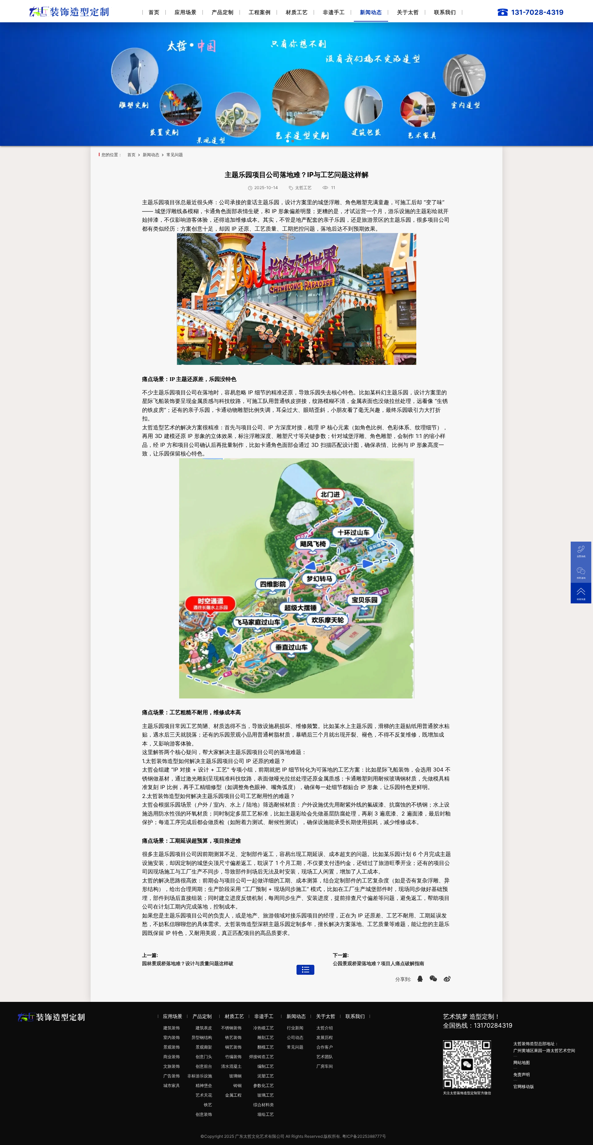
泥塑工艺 (265, 1075)
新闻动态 (371, 12)
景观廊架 (204, 1047)
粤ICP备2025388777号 (364, 1136)
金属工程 (233, 1095)
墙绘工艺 (265, 1114)
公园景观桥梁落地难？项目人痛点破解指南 (378, 963)
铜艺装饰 (233, 1047)
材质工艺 (297, 12)
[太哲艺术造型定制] (71, 11)
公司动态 (295, 1037)
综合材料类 (263, 1104)
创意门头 (204, 1056)
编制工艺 (265, 1066)
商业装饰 (171, 1056)
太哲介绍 (324, 1027)
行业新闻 (295, 1027)
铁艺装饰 (233, 1037)
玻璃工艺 (265, 1095)
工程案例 (260, 12)
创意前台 (204, 1066)
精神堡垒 (204, 1085)
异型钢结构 (201, 1037)
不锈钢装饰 (231, 1027)
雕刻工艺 (265, 1037)
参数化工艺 (263, 1085)
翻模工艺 (265, 1047)
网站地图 (521, 1062)
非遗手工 (334, 12)
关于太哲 (408, 12)
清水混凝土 (231, 1066)
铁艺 (208, 1104)
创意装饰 (204, 1114)
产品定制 (223, 12)
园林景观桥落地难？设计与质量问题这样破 (187, 963)
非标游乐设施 (199, 1075)
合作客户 (324, 1047)
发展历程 (324, 1037)
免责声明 (521, 1074)
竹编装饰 (233, 1056)
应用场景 (186, 12)
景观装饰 (171, 1047)
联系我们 (445, 12)
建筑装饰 (171, 1027)
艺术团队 (324, 1056)
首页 (154, 12)
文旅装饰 (171, 1066)
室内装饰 (171, 1037)
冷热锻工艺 (263, 1027)
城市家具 (171, 1085)
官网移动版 (523, 1086)
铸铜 (237, 1085)
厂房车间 (324, 1066)
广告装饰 (171, 1075)
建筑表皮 (204, 1027)
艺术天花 (204, 1095)
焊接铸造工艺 (261, 1056)
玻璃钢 (235, 1075)
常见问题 (174, 155)
